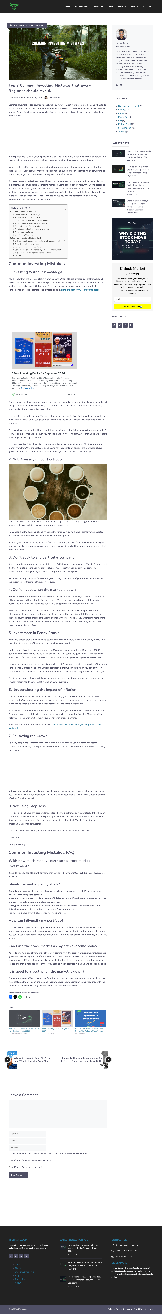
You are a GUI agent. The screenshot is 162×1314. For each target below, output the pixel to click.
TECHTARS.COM (18, 1240)
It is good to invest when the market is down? (33, 253)
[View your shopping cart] (144, 6)
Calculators (98, 6)
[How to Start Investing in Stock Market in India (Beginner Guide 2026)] (24, 1018)
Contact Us (20, 1279)
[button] (150, 6)
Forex (121, 113)
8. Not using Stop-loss (24, 235)
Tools (17, 1264)
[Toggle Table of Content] (62, 208)
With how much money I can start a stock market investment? (40, 241)
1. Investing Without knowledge (27, 214)
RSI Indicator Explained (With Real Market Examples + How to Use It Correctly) (84, 1279)
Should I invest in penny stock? (27, 244)
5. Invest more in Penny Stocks (27, 226)
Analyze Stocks (81, 6)
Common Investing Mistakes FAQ (26, 238)
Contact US (119, 1240)
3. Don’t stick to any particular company (31, 220)
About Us (122, 6)
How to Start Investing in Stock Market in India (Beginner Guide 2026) (139, 154)
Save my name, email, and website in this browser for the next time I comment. (49, 1153)
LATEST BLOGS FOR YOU (74, 1240)
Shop (133, 6)
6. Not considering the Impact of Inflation (32, 229)
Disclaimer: (119, 1263)
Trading (122, 131)
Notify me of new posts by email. (27, 1167)
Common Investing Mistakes (24, 211)
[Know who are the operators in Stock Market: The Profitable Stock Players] (90, 1018)
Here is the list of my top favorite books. (80, 290)
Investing (122, 117)
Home (67, 6)
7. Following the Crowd (24, 232)
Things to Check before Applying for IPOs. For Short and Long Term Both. (81, 1059)
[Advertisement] (58, 137)
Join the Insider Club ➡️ (132, 306)
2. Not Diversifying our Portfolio (28, 217)
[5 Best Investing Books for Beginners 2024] (57, 1018)
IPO (120, 120)
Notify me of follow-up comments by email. (32, 1160)
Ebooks (18, 1268)
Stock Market (19, 25)
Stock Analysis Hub (24, 1272)
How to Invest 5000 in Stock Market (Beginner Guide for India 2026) (138, 169)
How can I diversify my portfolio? (28, 247)
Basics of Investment (35, 25)
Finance (122, 109)
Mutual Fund (124, 124)
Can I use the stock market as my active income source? (38, 250)
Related (18, 256)
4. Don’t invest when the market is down (31, 223)
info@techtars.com (124, 1256)
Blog (111, 6)
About (18, 1282)
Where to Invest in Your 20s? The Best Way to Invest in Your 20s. (32, 1059)
